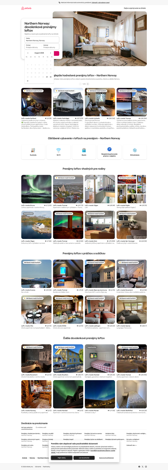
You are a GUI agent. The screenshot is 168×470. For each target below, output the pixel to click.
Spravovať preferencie (106, 458)
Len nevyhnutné (84, 458)
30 (50, 77)
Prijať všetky (62, 458)
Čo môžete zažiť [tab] (41, 427)
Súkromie (38, 467)
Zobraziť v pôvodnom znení (100, 2)
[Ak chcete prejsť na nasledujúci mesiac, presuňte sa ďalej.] (50, 53)
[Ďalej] (87, 84)
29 (47, 77)
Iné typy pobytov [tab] (27, 427)
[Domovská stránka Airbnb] (26, 8)
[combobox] (42, 40)
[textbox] (33, 47)
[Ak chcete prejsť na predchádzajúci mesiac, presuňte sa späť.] (28, 53)
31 (27, 81)
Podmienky (46, 467)
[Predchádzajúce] (80, 84)
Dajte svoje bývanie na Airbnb (135, 8)
